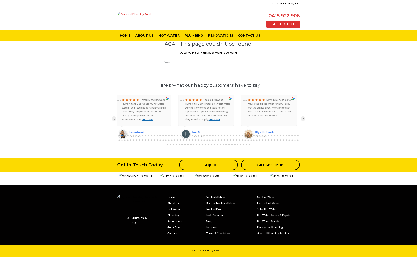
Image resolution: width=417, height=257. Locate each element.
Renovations (220, 35)
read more (153, 119)
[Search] (251, 62)
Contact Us (249, 35)
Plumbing (194, 35)
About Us (144, 35)
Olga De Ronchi (204, 132)
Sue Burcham (265, 132)
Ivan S (135, 132)
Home (125, 35)
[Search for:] (208, 62)
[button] (120, 176)
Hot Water (169, 35)
